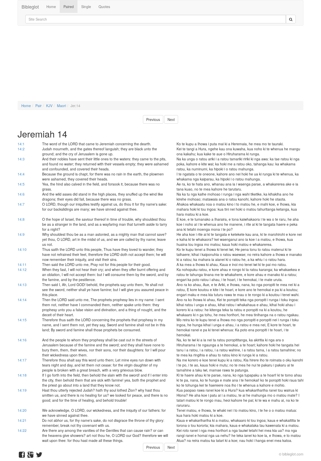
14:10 (22, 249)
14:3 (21, 158)
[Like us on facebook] (22, 455)
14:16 (22, 339)
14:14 (22, 299)
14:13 (22, 284)
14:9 (21, 234)
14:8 (21, 219)
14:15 (22, 319)
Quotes (104, 6)
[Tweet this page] (39, 455)
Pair (38, 105)
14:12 (22, 269)
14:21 (22, 420)
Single (86, 6)
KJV (49, 105)
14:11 (22, 264)
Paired (68, 6)
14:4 (21, 173)
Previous (153, 119)
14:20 (22, 410)
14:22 (22, 430)
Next (171, 119)
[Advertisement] (160, 66)
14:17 (22, 359)
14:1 (21, 143)
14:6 (21, 194)
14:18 (22, 375)
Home (51, 6)
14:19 (22, 390)
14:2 (21, 148)
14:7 (21, 204)
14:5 (21, 184)
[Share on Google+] (30, 455)
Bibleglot (30, 6)
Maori (61, 105)
